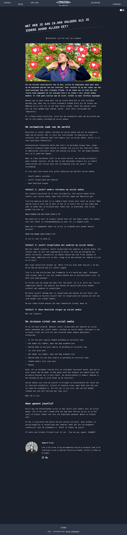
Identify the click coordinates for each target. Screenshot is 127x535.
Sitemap (63, 527)
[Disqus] (63, 491)
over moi (35, 2)
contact (7, 2)
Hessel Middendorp (72, 531)
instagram (95, 2)
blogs (20, 4)
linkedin (117, 4)
